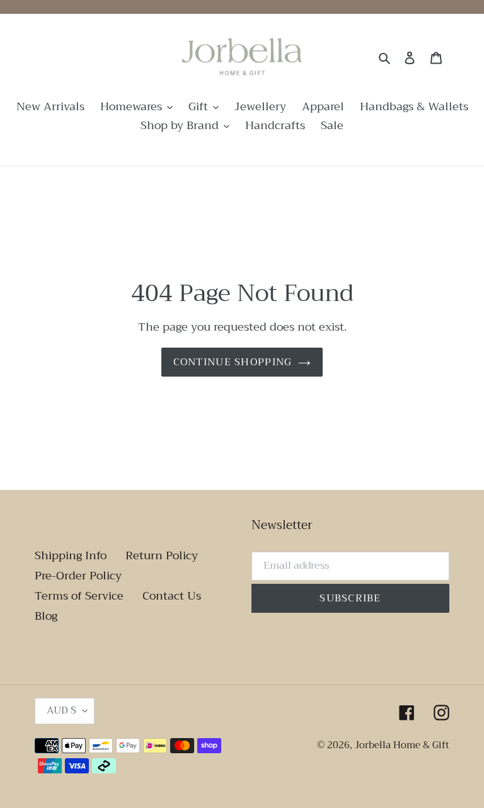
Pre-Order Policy (78, 576)
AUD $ (61, 710)
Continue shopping (232, 362)
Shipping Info (71, 555)
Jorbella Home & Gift (402, 745)
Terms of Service (79, 596)
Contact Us (171, 596)
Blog (46, 616)
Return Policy (161, 555)
